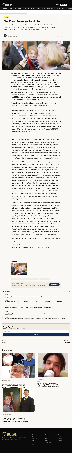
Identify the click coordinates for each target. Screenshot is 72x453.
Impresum (60, 440)
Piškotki (60, 438)
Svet (25, 8)
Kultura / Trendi (51, 8)
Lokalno (38, 8)
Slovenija (5, 8)
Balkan (32, 8)
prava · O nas (5, 0)
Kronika (43, 8)
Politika (11, 8)
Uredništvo (11, 0)
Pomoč (68, 0)
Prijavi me (36, 334)
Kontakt (46, 440)
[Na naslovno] (8, 5)
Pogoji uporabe (61, 434)
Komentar (64, 8)
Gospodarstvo (18, 8)
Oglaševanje (17, 0)
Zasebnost (60, 436)
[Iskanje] (69, 5)
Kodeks (46, 438)
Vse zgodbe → (66, 350)
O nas (46, 434)
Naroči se (63, 4)
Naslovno (33, 11)
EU (28, 8)
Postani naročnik (54, 284)
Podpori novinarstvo (25, 0)
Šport (58, 8)
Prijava (57, 4)
